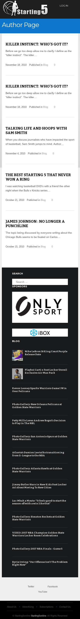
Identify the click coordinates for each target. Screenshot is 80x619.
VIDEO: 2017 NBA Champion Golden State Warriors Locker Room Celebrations (38, 534)
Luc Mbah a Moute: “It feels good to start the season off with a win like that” (39, 502)
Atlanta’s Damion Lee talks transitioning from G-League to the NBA (38, 454)
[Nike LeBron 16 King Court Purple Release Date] (17, 355)
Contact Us (65, 607)
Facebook (53, 586)
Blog (45, 64)
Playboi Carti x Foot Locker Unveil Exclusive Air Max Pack (46, 371)
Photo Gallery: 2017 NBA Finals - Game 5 (37, 548)
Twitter (31, 586)
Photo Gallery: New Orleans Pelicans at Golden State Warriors (37, 406)
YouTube (42, 592)
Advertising (28, 607)
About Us (11, 607)
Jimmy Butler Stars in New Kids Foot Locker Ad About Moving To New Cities (39, 486)
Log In (64, 5)
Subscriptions (46, 607)
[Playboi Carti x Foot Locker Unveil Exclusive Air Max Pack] (17, 373)
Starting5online (38, 616)
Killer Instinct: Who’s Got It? (37, 44)
